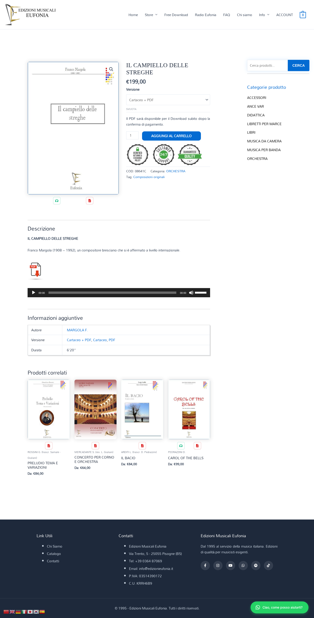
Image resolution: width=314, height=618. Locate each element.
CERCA (298, 65)
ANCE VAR (255, 106)
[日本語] (30, 611)
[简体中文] (6, 611)
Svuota (131, 109)
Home (133, 14)
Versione (133, 89)
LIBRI (251, 132)
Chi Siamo (54, 546)
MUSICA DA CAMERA (264, 141)
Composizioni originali (149, 177)
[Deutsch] (18, 611)
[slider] (201, 292)
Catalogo (54, 553)
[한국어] (36, 611)
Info (262, 14)
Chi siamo (244, 14)
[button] (111, 69)
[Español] (42, 611)
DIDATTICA (256, 115)
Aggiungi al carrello (171, 135)
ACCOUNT (284, 14)
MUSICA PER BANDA (264, 149)
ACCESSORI (256, 97)
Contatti (53, 560)
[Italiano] (24, 611)
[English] (12, 611)
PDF (112, 339)
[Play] (33, 292)
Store (149, 14)
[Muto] (191, 292)
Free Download (176, 14)
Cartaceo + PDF (79, 339)
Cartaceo (100, 339)
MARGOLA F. (77, 329)
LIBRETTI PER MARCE (264, 123)
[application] (119, 292)
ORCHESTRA (176, 171)
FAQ (226, 14)
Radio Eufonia (205, 14)
